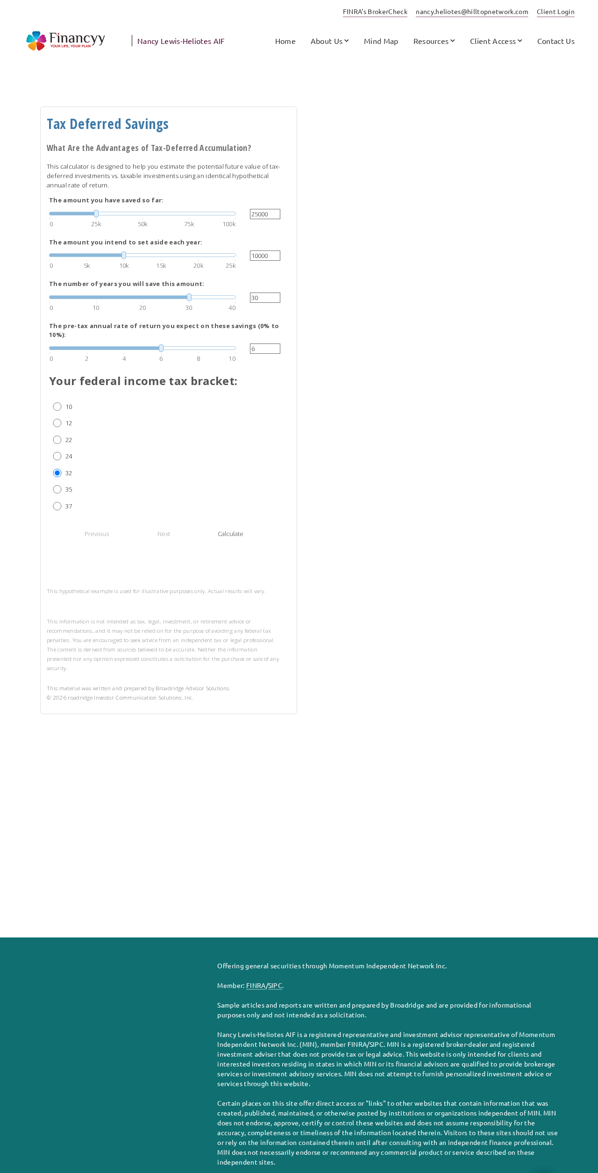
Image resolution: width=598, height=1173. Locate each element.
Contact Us (556, 40)
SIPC (275, 985)
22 (68, 440)
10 (68, 406)
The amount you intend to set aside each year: (125, 242)
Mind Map (381, 40)
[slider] (142, 213)
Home (285, 40)
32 (68, 473)
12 (68, 423)
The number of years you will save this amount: (127, 283)
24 (68, 456)
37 (68, 506)
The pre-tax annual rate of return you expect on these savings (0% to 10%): (164, 330)
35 (68, 489)
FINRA (256, 985)
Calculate (230, 533)
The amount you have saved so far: (106, 200)
